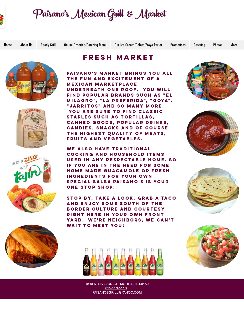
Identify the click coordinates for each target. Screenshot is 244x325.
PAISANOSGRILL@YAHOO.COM (117, 292)
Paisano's (51, 15)
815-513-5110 (116, 288)
